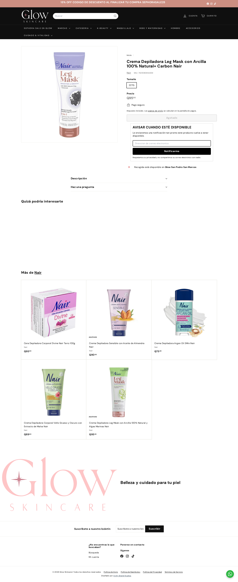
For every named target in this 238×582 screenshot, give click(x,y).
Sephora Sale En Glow (38, 28)
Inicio (129, 55)
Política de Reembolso (130, 572)
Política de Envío (111, 572)
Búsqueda (94, 552)
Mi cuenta (94, 557)
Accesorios (193, 28)
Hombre (175, 28)
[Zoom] (69, 94)
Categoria (83, 28)
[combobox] (85, 16)
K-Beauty (103, 28)
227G (131, 85)
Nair (129, 72)
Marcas (63, 28)
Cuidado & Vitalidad (37, 35)
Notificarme (171, 151)
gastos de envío (155, 111)
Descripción (79, 178)
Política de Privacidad (152, 572)
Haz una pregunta (82, 187)
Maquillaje (124, 28)
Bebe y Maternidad (151, 28)
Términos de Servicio (174, 572)
